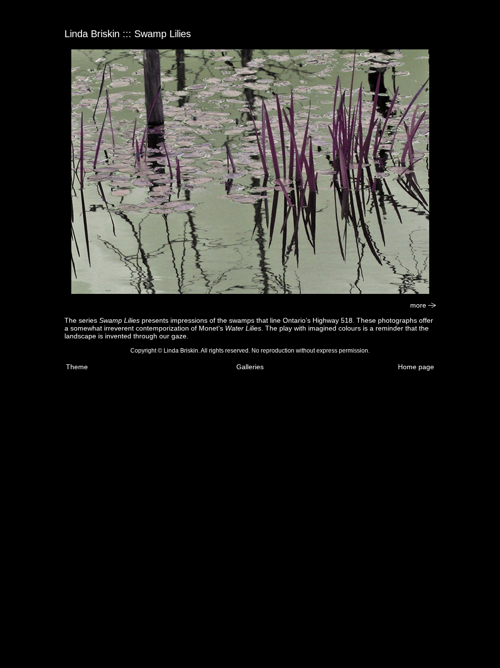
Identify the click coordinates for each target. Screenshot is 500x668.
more (419, 305)
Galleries (250, 367)
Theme (77, 367)
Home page (416, 367)
